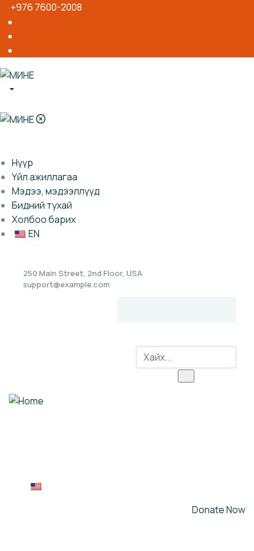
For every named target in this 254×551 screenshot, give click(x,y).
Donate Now (218, 509)
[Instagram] (188, 310)
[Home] (26, 400)
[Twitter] (165, 310)
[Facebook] (142, 310)
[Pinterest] (211, 310)
